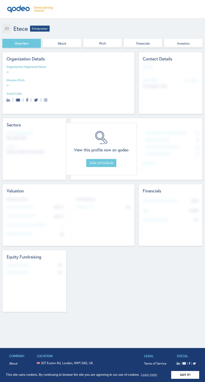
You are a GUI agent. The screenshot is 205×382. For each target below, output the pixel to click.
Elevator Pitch (16, 80)
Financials (143, 43)
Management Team (158, 140)
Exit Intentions (86, 199)
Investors (183, 43)
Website (148, 67)
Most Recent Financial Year (160, 201)
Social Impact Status (20, 133)
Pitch (102, 43)
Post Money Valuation (21, 216)
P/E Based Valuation (20, 234)
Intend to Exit (84, 207)
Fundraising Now (17, 272)
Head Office (150, 80)
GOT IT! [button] (185, 374)
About (62, 43)
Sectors (11, 146)
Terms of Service (155, 363)
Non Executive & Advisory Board (166, 133)
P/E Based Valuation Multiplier (26, 225)
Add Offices (191, 80)
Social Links (14, 93)
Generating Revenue (155, 219)
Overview (21, 43)
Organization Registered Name (26, 67)
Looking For (148, 163)
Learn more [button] (149, 374)
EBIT (145, 210)
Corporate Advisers (158, 154)
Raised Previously (18, 265)
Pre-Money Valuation (20, 207)
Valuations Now (17, 199)
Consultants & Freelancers (162, 147)
